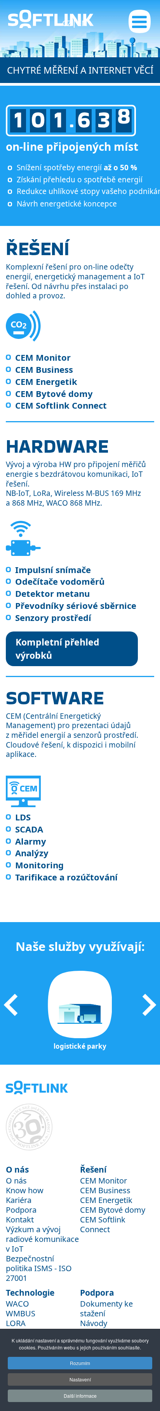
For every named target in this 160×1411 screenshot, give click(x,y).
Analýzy (32, 853)
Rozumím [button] (80, 1363)
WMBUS (20, 1313)
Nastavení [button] (80, 1379)
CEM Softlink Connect (61, 405)
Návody (93, 1323)
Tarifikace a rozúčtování (66, 877)
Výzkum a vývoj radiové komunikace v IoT (42, 1239)
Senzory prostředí (53, 617)
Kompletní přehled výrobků (57, 649)
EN (82, 23)
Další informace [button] (80, 1395)
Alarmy (30, 841)
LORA (16, 1323)
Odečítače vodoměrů (59, 581)
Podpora (21, 1210)
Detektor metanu (52, 593)
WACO (17, 1303)
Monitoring (39, 865)
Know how (24, 1190)
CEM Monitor (43, 357)
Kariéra (18, 1200)
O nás (16, 1180)
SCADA (29, 829)
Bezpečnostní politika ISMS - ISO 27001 (39, 1268)
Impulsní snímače (53, 569)
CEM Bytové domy (54, 393)
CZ (67, 23)
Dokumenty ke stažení (106, 1308)
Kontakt (20, 1219)
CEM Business (44, 369)
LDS (23, 817)
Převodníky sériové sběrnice (75, 605)
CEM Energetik (46, 381)
